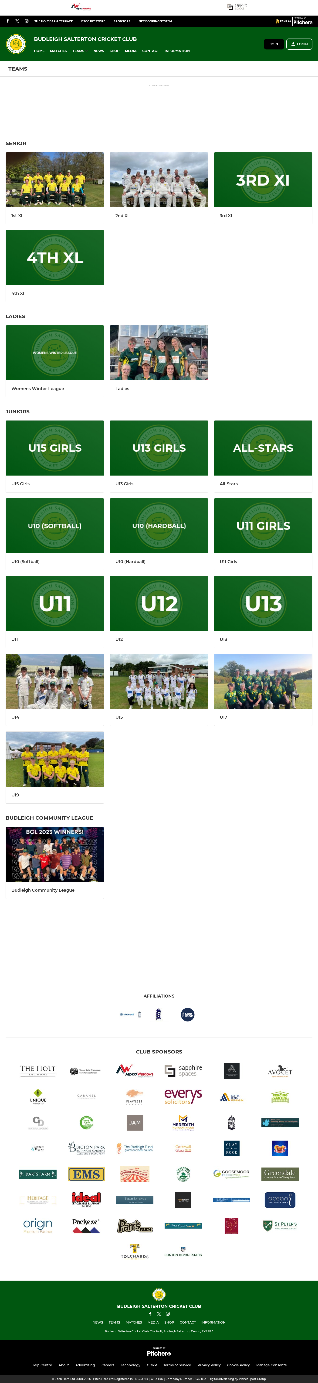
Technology (130, 1365)
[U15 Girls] (55, 448)
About (64, 1365)
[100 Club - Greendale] (280, 1175)
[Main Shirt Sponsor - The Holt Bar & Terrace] (38, 1072)
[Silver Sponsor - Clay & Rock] (231, 1149)
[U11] (55, 603)
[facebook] (8, 21)
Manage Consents (271, 1365)
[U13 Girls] (159, 448)
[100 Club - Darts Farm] (38, 1175)
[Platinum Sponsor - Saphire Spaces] (237, 8)
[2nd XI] (159, 179)
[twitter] (17, 21)
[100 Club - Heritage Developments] (38, 1201)
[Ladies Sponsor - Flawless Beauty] (134, 1097)
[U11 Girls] (263, 525)
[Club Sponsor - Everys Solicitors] (183, 1097)
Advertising (85, 1365)
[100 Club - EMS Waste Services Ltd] (86, 1175)
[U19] (55, 759)
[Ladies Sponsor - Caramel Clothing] (86, 1097)
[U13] (263, 603)
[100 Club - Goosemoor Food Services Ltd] (231, 1175)
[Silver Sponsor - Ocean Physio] (280, 1201)
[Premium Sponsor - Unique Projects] (38, 1097)
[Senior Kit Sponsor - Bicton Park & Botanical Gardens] (86, 1149)
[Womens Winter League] (55, 352)
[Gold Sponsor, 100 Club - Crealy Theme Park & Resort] (280, 1149)
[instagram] (27, 21)
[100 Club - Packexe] (86, 1226)
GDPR (152, 1365)
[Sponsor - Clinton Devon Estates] (183, 1252)
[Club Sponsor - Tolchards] (134, 1252)
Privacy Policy (209, 1365)
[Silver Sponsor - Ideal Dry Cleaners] (86, 1201)
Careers (107, 1365)
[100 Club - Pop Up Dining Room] (231, 1123)
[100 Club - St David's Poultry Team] (231, 1226)
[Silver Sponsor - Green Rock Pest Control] (183, 1175)
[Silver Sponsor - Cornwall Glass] (183, 1149)
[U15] (159, 681)
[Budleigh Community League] (55, 854)
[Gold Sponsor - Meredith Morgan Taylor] (183, 1123)
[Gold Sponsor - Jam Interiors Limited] (134, 1123)
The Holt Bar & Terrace (53, 21)
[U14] (55, 681)
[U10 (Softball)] (55, 525)
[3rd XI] (263, 179)
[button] (39, 50)
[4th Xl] (55, 257)
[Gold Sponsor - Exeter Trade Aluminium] (231, 1097)
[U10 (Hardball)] (159, 525)
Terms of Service (177, 1365)
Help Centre (42, 1365)
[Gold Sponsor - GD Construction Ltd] (38, 1123)
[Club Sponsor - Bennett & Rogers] (38, 1149)
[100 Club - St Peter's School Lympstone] (280, 1226)
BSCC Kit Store (93, 21)
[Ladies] (159, 352)
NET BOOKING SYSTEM (155, 21)
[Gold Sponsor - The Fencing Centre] (280, 1097)
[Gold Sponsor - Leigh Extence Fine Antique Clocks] (134, 1201)
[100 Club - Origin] (38, 1226)
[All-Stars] (263, 448)
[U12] (159, 603)
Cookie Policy (238, 1365)
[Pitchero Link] (303, 23)
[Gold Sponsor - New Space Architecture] (183, 1201)
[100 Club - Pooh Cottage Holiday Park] (183, 1226)
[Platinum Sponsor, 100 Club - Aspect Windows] (81, 8)
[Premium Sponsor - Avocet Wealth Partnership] (280, 1072)
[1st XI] (55, 179)
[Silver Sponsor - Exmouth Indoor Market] (134, 1175)
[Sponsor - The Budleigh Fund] (134, 1149)
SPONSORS (122, 21)
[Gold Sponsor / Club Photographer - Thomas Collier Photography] (86, 1072)
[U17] (263, 681)
